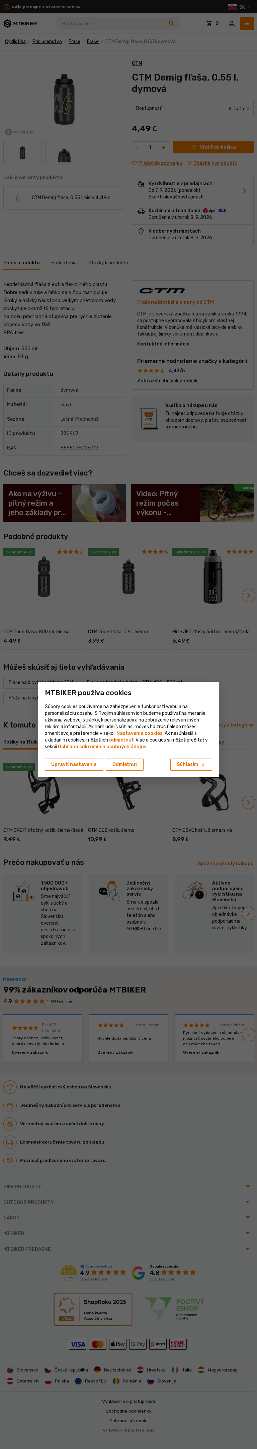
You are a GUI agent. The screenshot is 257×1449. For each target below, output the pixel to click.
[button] (121, 740)
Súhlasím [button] (191, 765)
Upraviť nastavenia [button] (74, 764)
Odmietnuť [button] (124, 764)
